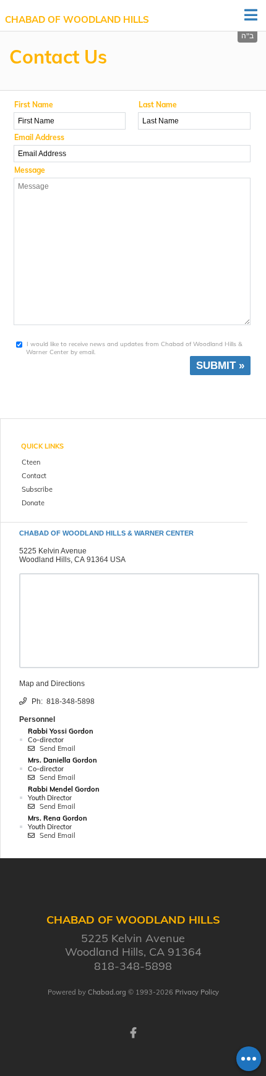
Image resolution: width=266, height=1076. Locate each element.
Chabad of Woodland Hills (77, 19)
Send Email (56, 748)
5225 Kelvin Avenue (53, 551)
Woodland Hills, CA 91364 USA (72, 559)
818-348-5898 (70, 701)
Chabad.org (107, 992)
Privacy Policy (197, 992)
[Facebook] (133, 1031)
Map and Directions (52, 683)
